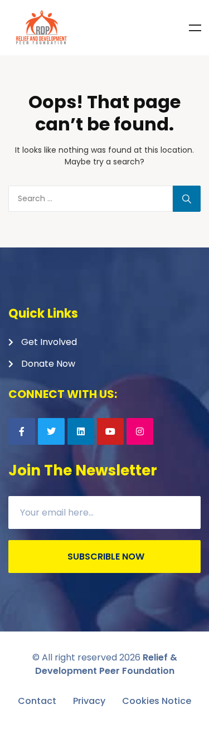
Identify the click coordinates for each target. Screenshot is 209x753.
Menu (195, 28)
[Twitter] (51, 431)
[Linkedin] (80, 431)
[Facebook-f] (21, 431)
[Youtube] (110, 431)
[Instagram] (140, 431)
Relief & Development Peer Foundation (106, 664)
